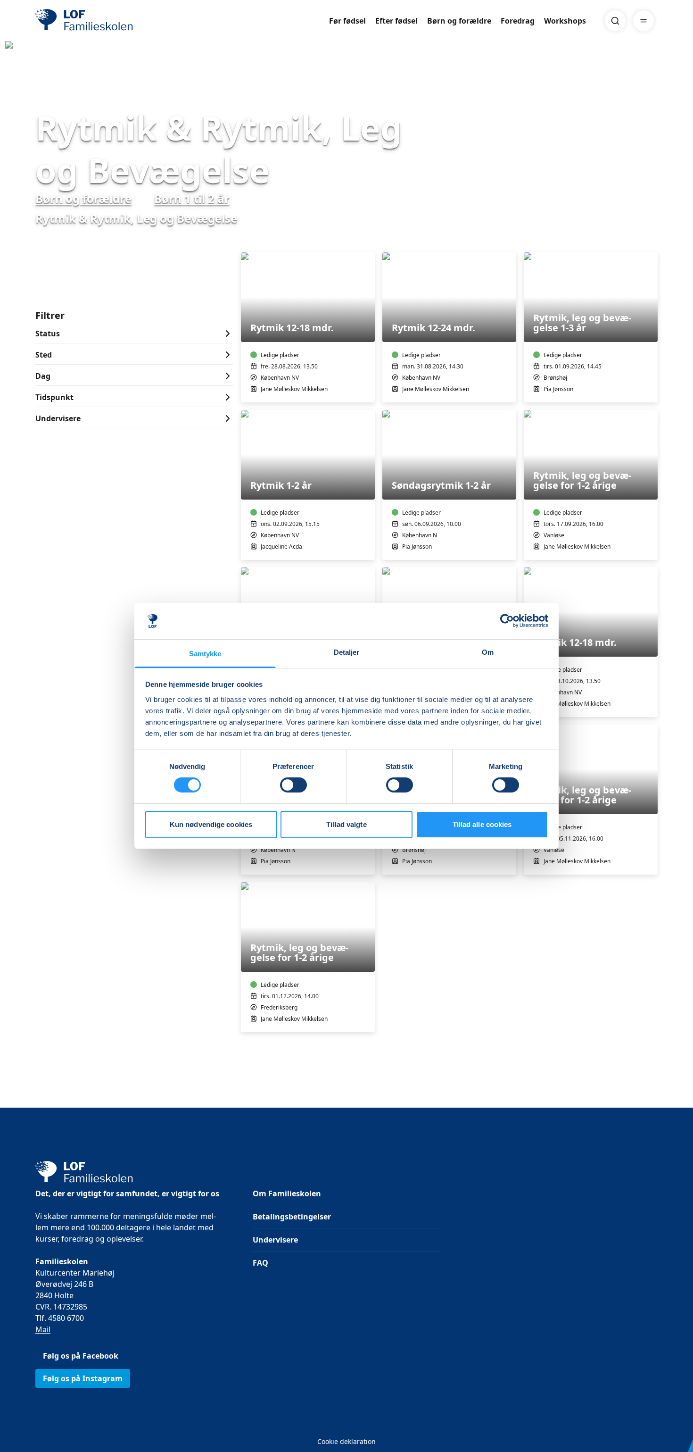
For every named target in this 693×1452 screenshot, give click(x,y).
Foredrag (518, 21)
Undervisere (275, 1240)
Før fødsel (347, 21)
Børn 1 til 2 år (192, 198)
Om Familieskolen (287, 1193)
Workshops (565, 21)
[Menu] (643, 20)
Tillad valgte (346, 824)
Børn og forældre (459, 21)
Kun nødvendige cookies (211, 824)
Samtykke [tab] (205, 654)
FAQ (260, 1263)
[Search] (615, 20)
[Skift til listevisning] (652, 239)
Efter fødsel (396, 21)
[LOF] (104, 20)
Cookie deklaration (346, 1441)
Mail (42, 1329)
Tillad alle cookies (482, 824)
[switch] (293, 785)
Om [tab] (488, 652)
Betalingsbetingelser (292, 1216)
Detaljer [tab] (347, 652)
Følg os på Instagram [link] (83, 1378)
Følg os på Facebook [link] (80, 1356)
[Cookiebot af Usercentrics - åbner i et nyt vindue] (507, 621)
